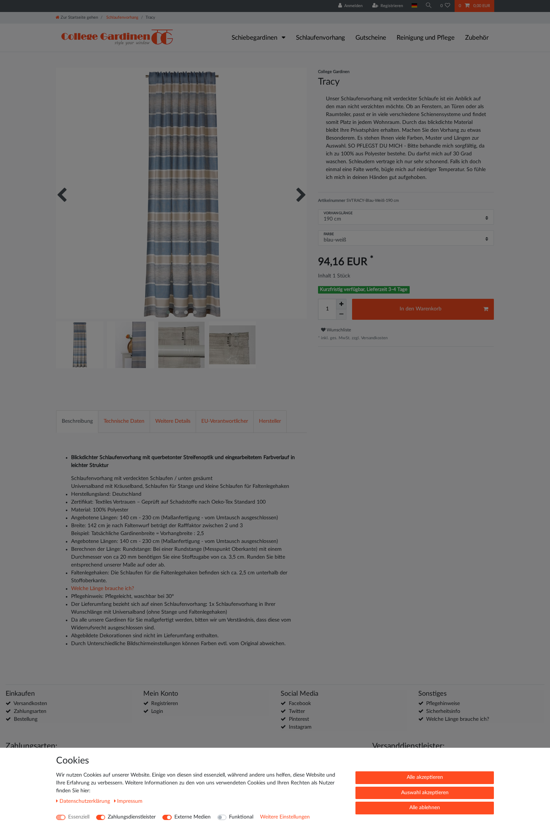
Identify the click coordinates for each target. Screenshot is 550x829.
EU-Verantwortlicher (224, 421)
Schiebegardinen (255, 37)
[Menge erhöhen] (341, 304)
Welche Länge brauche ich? (102, 588)
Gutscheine (370, 37)
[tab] (77, 421)
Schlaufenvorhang (121, 17)
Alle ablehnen (424, 807)
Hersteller (270, 421)
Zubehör (477, 37)
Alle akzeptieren (425, 777)
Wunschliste (338, 330)
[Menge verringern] (341, 314)
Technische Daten (124, 421)
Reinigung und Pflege (426, 37)
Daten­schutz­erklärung (85, 801)
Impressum (130, 801)
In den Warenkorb (420, 309)
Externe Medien (192, 817)
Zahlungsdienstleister (132, 817)
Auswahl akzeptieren (425, 792)
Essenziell (78, 817)
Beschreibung (77, 421)
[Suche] (428, 6)
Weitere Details (172, 421)
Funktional (241, 817)
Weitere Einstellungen (285, 817)
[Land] (414, 6)
